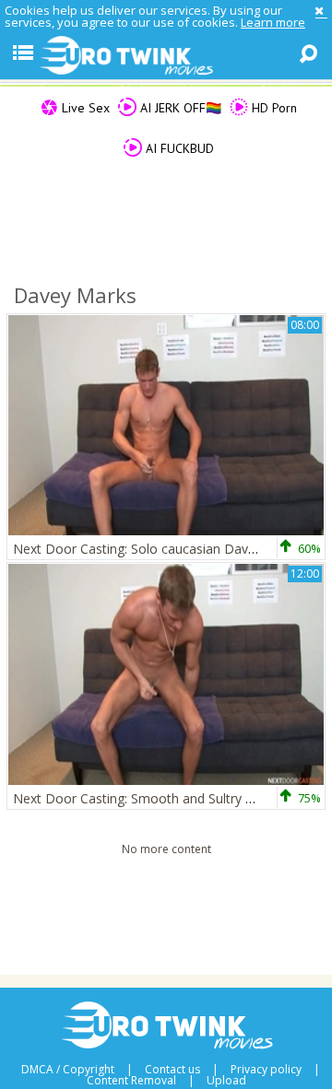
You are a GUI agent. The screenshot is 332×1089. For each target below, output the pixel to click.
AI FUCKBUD (178, 148)
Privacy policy (266, 1069)
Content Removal (131, 1080)
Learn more (273, 22)
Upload (226, 1080)
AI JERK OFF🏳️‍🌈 (178, 108)
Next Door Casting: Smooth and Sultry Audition (153, 798)
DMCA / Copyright (67, 1069)
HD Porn (272, 108)
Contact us (172, 1069)
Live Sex (84, 108)
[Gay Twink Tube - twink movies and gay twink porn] (166, 56)
